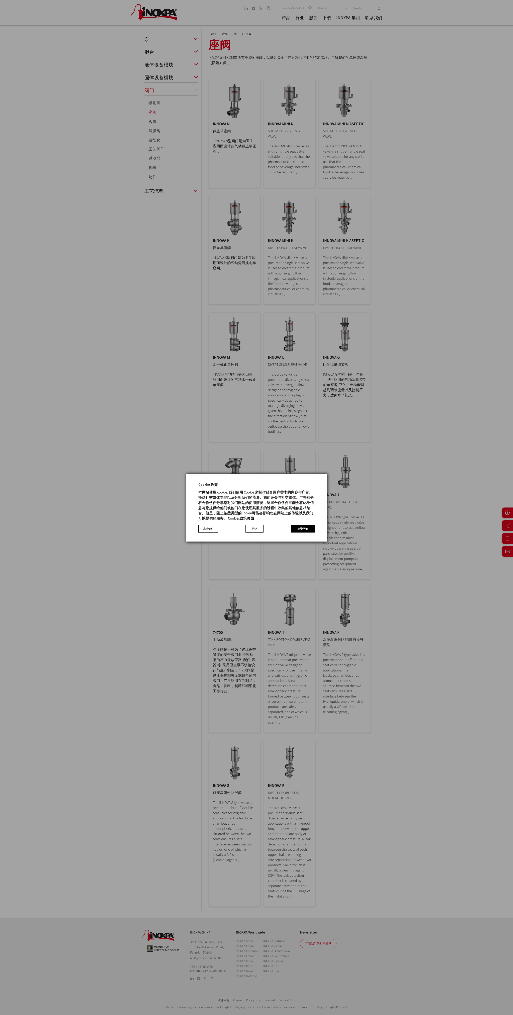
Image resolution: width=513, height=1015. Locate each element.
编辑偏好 (208, 529)
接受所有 (302, 529)
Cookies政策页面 (241, 518)
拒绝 (254, 529)
